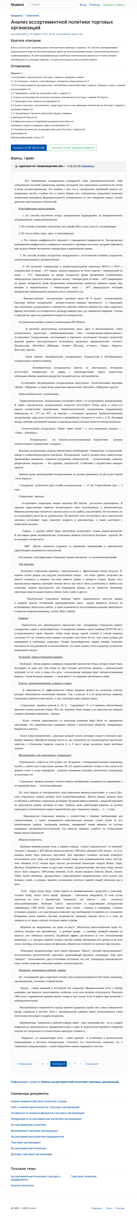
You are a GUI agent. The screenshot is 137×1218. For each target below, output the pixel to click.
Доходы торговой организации (31, 1154)
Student (32, 1208)
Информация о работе (65, 1081)
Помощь (94, 4)
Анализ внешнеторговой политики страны (39, 1101)
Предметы (17, 15)
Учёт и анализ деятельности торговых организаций (45, 1107)
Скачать (87, 166)
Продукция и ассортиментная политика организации (46, 1118)
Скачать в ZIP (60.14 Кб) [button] (29, 147)
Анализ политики (22, 1185)
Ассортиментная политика (28, 1124)
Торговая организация (26, 1142)
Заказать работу (114, 4)
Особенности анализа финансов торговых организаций (47, 1113)
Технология (32, 15)
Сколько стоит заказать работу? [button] (73, 147)
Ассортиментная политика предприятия (37, 1136)
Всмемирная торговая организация (34, 1130)
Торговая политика (83, 1176)
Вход (83, 4)
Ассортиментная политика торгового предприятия (35, 1178)
